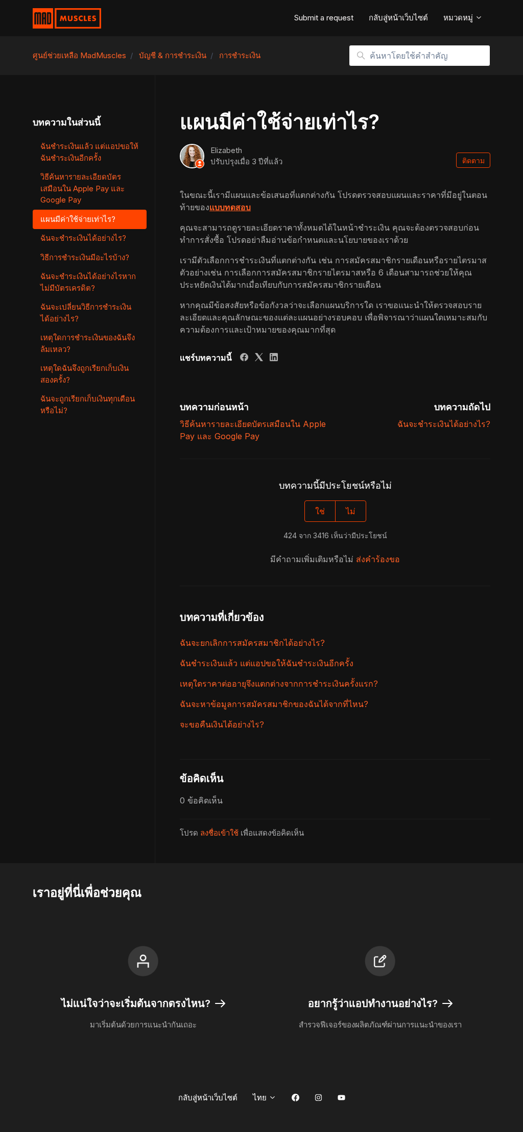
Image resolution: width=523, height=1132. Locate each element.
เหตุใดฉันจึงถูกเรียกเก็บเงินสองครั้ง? (84, 374)
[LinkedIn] (274, 358)
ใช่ (320, 511)
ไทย (261, 1097)
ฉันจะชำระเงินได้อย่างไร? (443, 424)
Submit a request (323, 17)
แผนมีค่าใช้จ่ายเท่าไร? (77, 219)
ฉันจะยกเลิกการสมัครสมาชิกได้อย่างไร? (252, 643)
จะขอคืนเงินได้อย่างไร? (222, 724)
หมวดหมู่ (459, 17)
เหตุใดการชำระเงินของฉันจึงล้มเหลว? (87, 343)
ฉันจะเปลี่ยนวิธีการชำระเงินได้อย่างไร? (85, 312)
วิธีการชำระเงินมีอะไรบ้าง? (84, 257)
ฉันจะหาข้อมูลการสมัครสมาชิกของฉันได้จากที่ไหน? (274, 704)
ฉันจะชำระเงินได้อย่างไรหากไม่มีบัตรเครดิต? (88, 282)
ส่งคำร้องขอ (378, 559)
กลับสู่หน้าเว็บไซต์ (398, 17)
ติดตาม (473, 160)
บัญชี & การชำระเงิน (172, 55)
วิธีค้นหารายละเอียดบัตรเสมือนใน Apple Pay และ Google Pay (82, 188)
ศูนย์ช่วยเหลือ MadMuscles (79, 55)
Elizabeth (226, 150)
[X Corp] (259, 358)
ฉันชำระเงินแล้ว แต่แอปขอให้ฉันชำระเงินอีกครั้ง (266, 663)
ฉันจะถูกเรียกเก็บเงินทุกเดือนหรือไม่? (87, 404)
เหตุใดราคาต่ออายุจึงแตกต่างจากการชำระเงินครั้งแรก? (279, 683)
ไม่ (350, 511)
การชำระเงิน (239, 55)
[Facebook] (244, 358)
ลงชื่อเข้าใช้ (219, 833)
